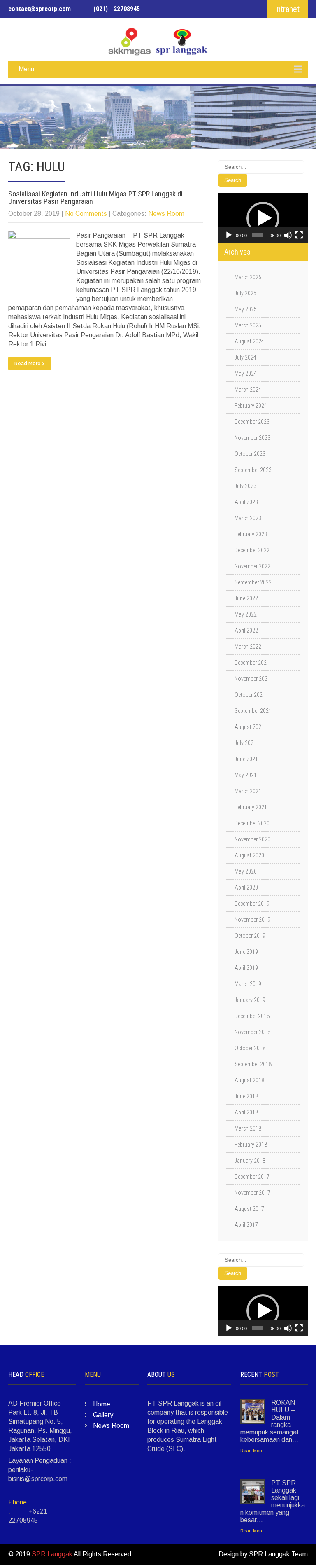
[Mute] (288, 235)
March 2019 (248, 984)
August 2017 (249, 1208)
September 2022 (253, 582)
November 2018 (252, 1032)
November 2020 (252, 839)
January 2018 (250, 1160)
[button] (262, 218)
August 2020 (249, 855)
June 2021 (246, 759)
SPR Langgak (52, 1554)
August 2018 (249, 1080)
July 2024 (245, 357)
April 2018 (246, 1112)
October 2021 (250, 694)
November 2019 (252, 919)
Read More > (29, 364)
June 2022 (246, 598)
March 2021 (248, 791)
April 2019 (246, 968)
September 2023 (253, 470)
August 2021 (249, 727)
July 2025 (245, 293)
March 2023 (248, 518)
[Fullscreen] (299, 235)
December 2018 (252, 1016)
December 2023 (252, 421)
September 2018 (253, 1064)
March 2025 (248, 325)
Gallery (103, 1414)
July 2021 (245, 743)
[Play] (229, 235)
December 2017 (252, 1176)
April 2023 (246, 502)
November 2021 (252, 678)
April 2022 (246, 630)
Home (101, 1404)
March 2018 (248, 1128)
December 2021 (252, 662)
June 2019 (246, 951)
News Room (166, 213)
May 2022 (246, 614)
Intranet (287, 9)
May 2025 (246, 309)
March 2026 (248, 277)
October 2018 (250, 1048)
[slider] (257, 235)
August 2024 (249, 341)
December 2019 (252, 903)
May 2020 (246, 871)
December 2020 (252, 823)
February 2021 (251, 807)
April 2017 (246, 1225)
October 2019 (250, 935)
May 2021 (246, 775)
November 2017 (252, 1192)
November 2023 (252, 437)
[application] (263, 218)
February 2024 (251, 405)
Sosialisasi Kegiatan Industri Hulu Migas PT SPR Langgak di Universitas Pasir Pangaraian (95, 197)
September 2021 (253, 711)
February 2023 (251, 534)
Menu (26, 68)
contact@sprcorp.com (39, 9)
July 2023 (245, 486)
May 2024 (246, 373)
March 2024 (248, 389)
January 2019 (250, 1000)
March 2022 (248, 646)
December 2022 (252, 550)
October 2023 (250, 454)
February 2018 (251, 1144)
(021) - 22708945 (116, 9)
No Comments (86, 213)
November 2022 (252, 566)
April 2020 (246, 887)
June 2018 (246, 1096)
